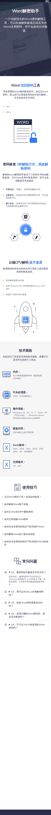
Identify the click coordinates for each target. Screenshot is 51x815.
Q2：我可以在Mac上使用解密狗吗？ (26, 593)
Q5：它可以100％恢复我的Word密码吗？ (27, 626)
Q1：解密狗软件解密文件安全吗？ (28, 572)
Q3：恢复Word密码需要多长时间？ (26, 604)
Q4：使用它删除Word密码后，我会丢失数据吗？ (27, 615)
